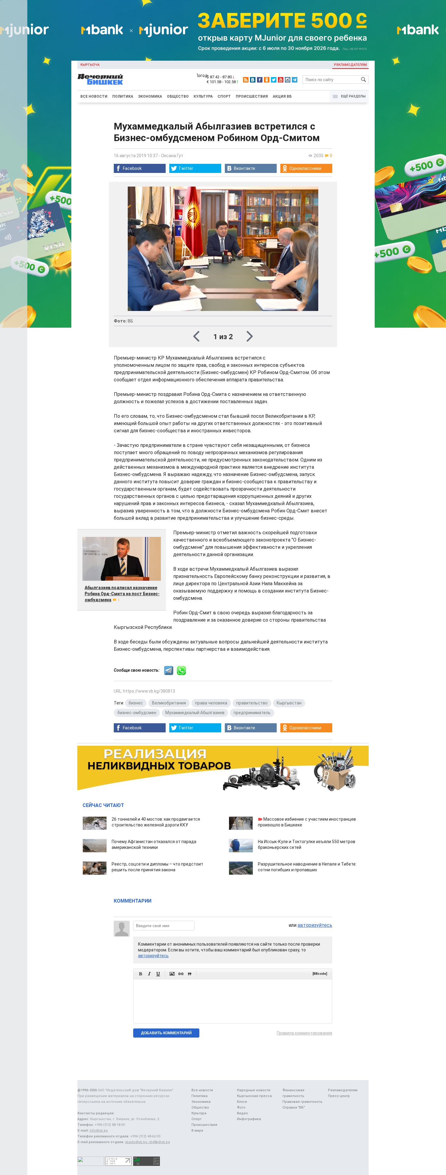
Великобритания (169, 703)
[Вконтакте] (252, 80)
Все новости (93, 96)
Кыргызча (90, 65)
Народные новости (253, 1090)
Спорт (224, 96)
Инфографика (249, 1119)
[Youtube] (280, 80)
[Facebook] (259, 80)
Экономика (150, 96)
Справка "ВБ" (293, 1107)
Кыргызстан (289, 703)
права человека (211, 703)
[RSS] (245, 80)
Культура (203, 96)
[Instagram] (287, 80)
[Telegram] (294, 80)
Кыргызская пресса (254, 1096)
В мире (197, 1131)
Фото (241, 1107)
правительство (252, 703)
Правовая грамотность (302, 1102)
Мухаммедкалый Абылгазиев (195, 712)
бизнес (136, 703)
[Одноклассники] (266, 80)
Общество (178, 96)
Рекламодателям (350, 65)
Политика (122, 96)
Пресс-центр (339, 1096)
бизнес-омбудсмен (136, 712)
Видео (242, 1113)
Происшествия (252, 96)
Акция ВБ (282, 96)
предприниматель (252, 712)
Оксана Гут (172, 155)
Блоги (242, 1102)
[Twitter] (273, 80)
